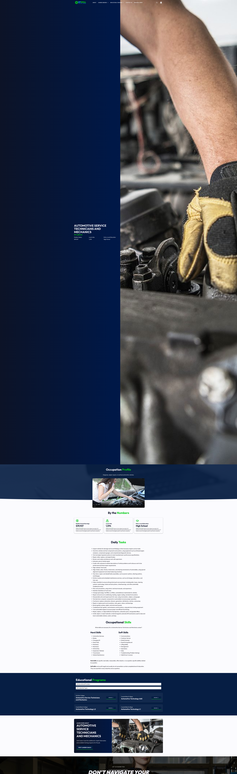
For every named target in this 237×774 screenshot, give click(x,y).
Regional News (138, 2)
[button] (96, 697)
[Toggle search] (157, 2)
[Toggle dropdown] (123, 2)
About (94, 2)
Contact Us (129, 2)
